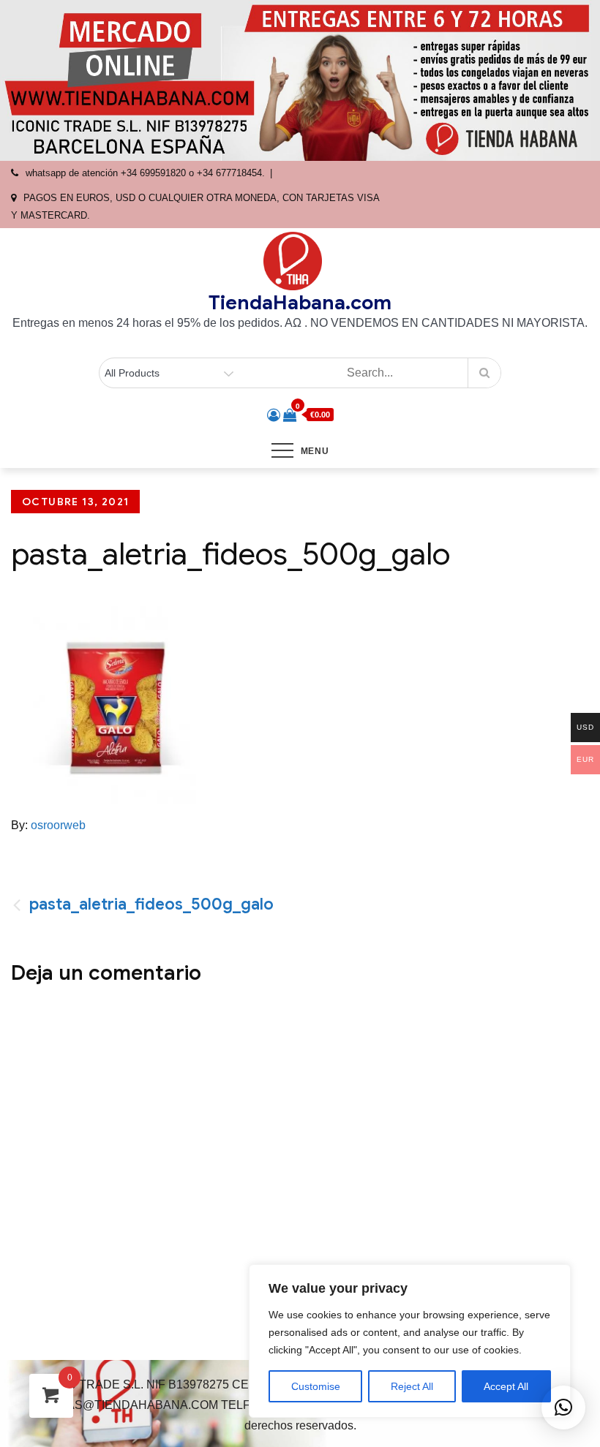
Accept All (506, 1386)
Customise (315, 1386)
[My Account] (273, 415)
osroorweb (58, 825)
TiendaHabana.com (300, 302)
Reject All (412, 1386)
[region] (410, 1341)
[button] (563, 1407)
